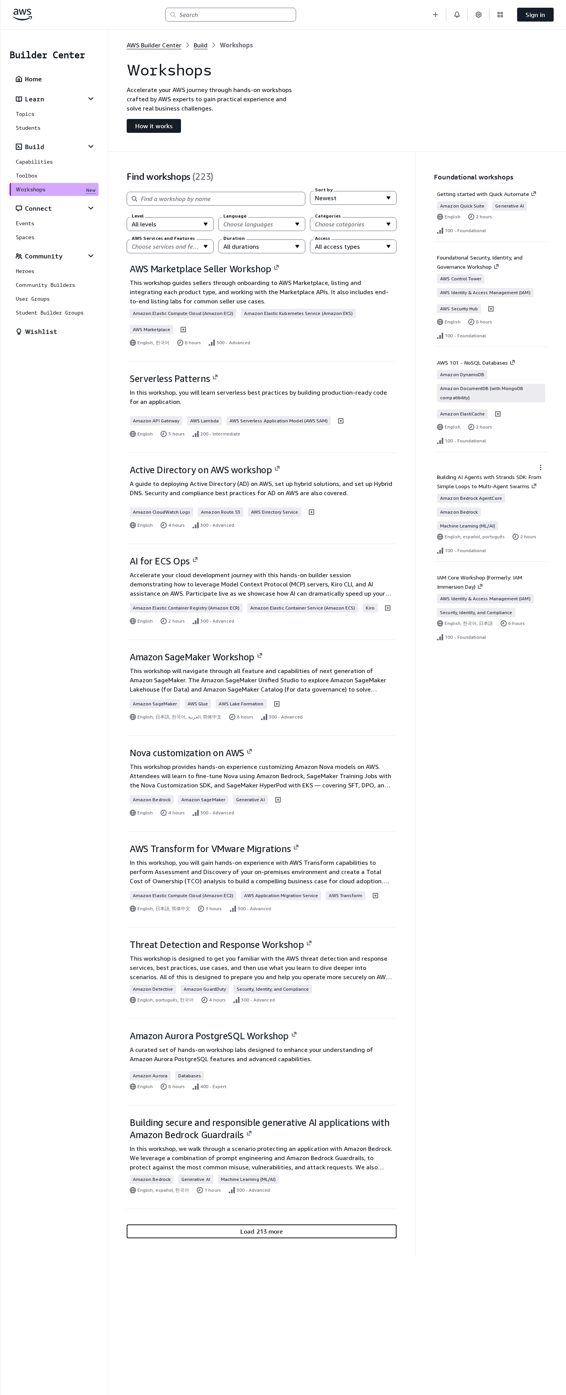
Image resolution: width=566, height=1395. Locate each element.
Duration (234, 238)
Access (322, 238)
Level (138, 216)
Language (234, 216)
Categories (328, 216)
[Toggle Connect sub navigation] (90, 208)
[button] (435, 14)
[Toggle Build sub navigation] (90, 146)
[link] (236, 45)
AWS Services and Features (163, 238)
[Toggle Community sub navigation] (90, 255)
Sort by (323, 190)
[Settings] (479, 14)
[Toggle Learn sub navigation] (90, 98)
